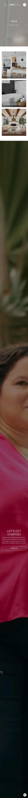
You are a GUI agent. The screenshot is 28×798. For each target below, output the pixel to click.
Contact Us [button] (14, 548)
